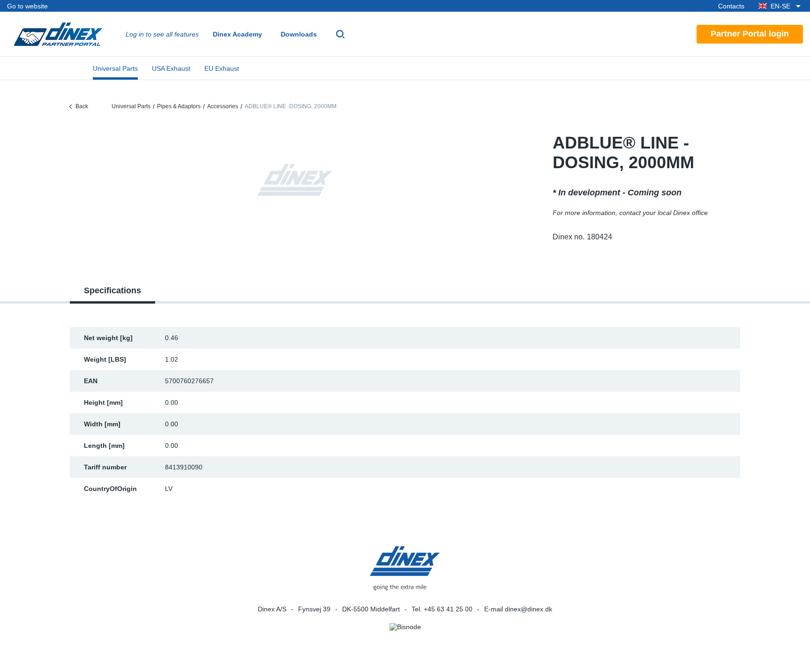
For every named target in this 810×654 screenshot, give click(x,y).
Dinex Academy (237, 34)
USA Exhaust (171, 68)
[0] (295, 180)
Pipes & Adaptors (179, 106)
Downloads (299, 34)
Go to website (27, 6)
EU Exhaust (221, 68)
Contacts (731, 6)
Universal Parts (115, 68)
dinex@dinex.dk (528, 609)
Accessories (222, 106)
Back (81, 106)
